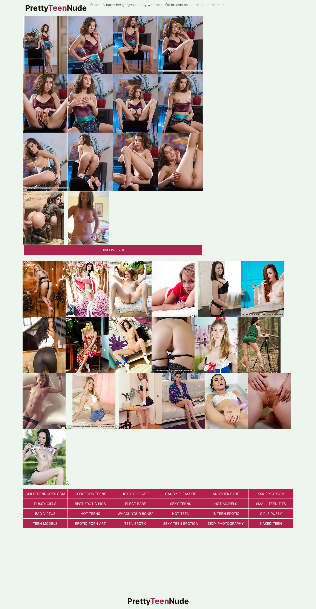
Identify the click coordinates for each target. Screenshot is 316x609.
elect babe (135, 504)
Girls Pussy (271, 513)
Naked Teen (271, 523)
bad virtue (45, 513)
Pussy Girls (45, 504)
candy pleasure (180, 494)
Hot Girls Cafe (135, 494)
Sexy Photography (226, 523)
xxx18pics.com (271, 494)
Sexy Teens (180, 504)
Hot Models (225, 504)
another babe (226, 494)
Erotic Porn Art (90, 523)
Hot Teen (180, 513)
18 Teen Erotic (225, 513)
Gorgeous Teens (90, 494)
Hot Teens (90, 513)
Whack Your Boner (135, 513)
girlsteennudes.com (45, 494)
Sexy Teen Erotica (180, 523)
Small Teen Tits (271, 504)
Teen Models (45, 523)
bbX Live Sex (113, 250)
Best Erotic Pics (90, 504)
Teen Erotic (135, 523)
